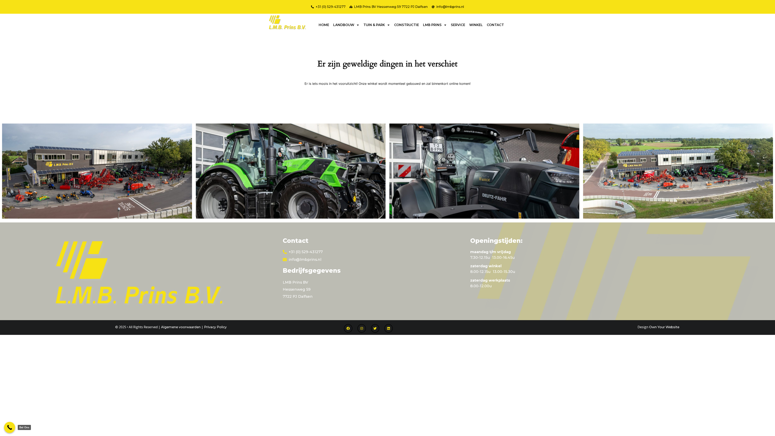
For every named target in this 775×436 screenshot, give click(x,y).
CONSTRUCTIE (406, 25)
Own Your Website (664, 327)
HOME (324, 25)
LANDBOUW (343, 25)
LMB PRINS (432, 25)
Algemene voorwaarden (181, 327)
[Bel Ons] (9, 427)
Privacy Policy (215, 327)
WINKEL (476, 25)
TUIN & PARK (374, 25)
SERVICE (458, 25)
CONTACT (495, 25)
